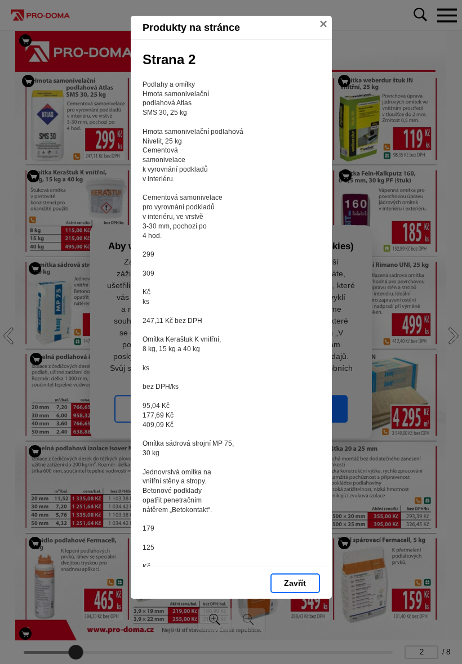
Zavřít (295, 582)
